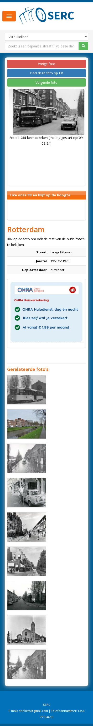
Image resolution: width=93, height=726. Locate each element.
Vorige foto (46, 63)
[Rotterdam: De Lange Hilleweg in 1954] (26, 527)
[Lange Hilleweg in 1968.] (26, 492)
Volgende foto (46, 82)
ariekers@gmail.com (33, 711)
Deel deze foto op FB (46, 73)
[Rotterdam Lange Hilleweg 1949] (26, 561)
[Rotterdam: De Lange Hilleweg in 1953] (26, 664)
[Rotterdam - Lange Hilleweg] (26, 424)
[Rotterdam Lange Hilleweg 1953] (26, 458)
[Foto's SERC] (46, 16)
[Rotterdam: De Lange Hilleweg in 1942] (26, 630)
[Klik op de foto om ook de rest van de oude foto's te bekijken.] (26, 595)
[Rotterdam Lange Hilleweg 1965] (26, 389)
